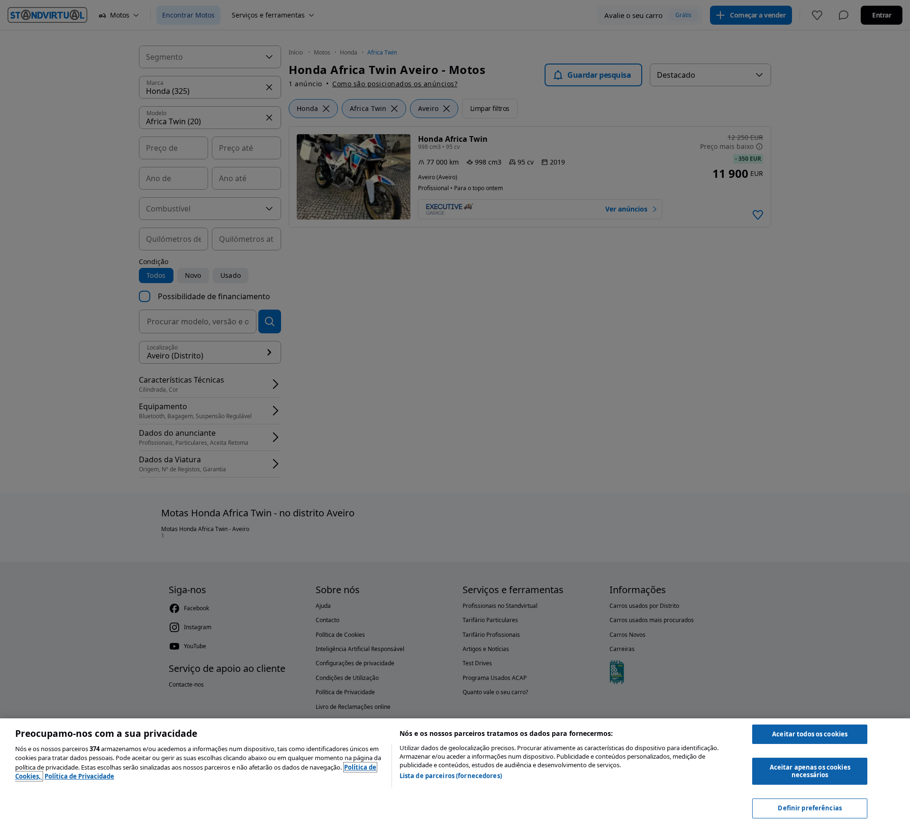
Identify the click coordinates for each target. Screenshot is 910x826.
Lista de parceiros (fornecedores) (451, 775)
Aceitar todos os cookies (809, 734)
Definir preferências (810, 808)
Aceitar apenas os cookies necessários (810, 771)
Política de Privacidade (79, 776)
